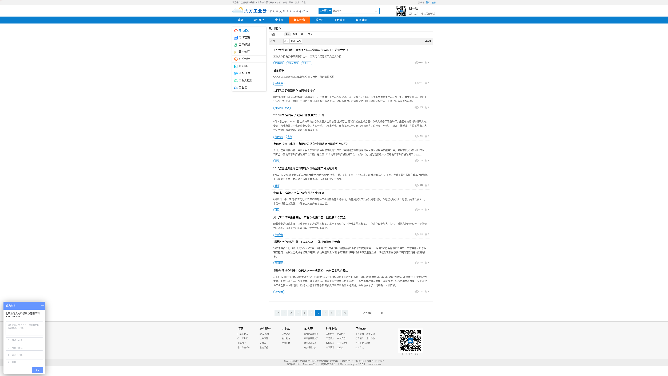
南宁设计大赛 (310, 347)
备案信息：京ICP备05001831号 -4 (302, 364)
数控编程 (330, 343)
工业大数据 (342, 343)
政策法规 (370, 334)
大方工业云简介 (362, 343)
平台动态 (339, 19)
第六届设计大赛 (311, 334)
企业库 (279, 19)
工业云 (340, 347)
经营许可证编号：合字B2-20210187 (337, 364)
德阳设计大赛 (310, 343)
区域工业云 (242, 334)
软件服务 (259, 19)
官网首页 (361, 19)
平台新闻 (359, 334)
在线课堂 (264, 347)
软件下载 (264, 338)
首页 (240, 19)
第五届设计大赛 (311, 338)
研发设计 (286, 334)
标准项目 (359, 338)
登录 (428, 2)
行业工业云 (242, 338)
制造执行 (341, 334)
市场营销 (330, 334)
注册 (434, 2)
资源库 (263, 343)
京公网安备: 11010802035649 (368, 364)
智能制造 (299, 19)
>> (345, 312)
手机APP (241, 343)
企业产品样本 (243, 347)
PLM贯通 (341, 338)
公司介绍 (359, 347)
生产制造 (286, 338)
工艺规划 (330, 338)
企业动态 (370, 338)
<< (277, 312)
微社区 (319, 19)
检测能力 (286, 343)
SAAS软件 (264, 334)
